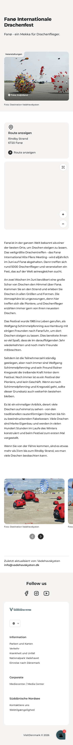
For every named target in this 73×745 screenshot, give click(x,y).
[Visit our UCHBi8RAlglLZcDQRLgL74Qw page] (46, 593)
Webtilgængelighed (22, 709)
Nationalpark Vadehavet (24, 658)
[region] (36, 195)
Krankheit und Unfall (22, 653)
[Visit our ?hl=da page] (36, 593)
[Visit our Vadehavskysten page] (26, 593)
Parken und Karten (21, 643)
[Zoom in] (63, 214)
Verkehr (14, 648)
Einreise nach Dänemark (25, 662)
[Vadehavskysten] (20, 609)
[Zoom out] (63, 224)
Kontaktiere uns (19, 705)
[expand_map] (63, 167)
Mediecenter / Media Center (27, 684)
